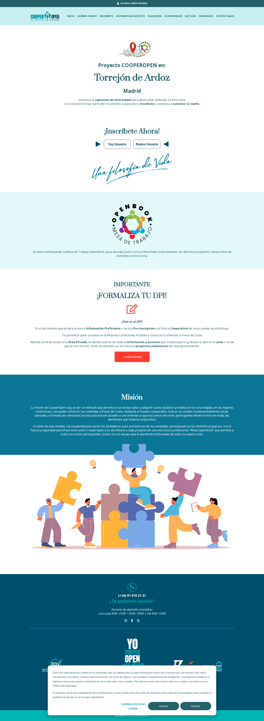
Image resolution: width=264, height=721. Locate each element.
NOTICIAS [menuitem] (190, 16)
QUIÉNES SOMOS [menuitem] (87, 16)
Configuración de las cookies (133, 706)
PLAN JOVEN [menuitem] (154, 16)
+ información (132, 357)
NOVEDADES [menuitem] (206, 16)
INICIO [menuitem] (71, 16)
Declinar (195, 706)
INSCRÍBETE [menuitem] (106, 16)
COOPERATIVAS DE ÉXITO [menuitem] (130, 16)
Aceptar (163, 706)
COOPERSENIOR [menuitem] (173, 16)
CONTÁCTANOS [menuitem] (225, 16)
